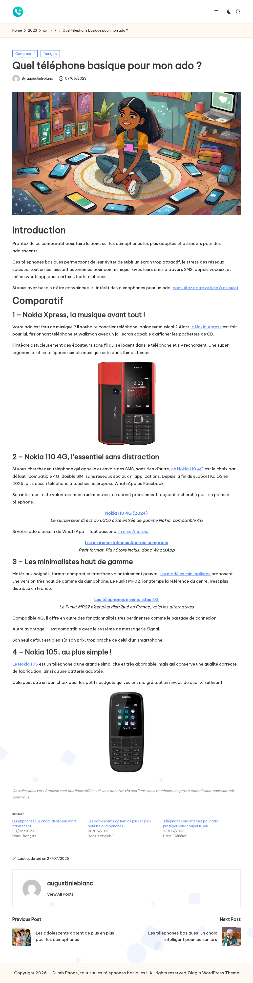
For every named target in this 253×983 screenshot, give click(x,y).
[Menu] (217, 12)
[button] (60, 894)
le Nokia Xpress (206, 327)
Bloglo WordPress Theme (213, 973)
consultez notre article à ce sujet (205, 287)
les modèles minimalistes (185, 573)
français (50, 53)
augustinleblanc (70, 883)
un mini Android (132, 531)
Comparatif (25, 53)
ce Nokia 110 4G (187, 469)
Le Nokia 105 (25, 664)
